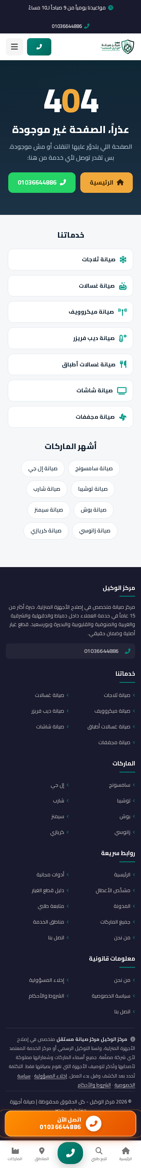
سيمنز (57, 816)
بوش (124, 816)
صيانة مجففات (95, 416)
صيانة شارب (46, 489)
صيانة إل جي (43, 468)
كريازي (57, 832)
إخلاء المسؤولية (46, 980)
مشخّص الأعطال (113, 890)
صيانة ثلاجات (99, 259)
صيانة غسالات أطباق (89, 364)
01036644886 (67, 26)
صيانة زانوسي (94, 530)
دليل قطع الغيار (48, 890)
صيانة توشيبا (93, 489)
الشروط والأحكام (46, 995)
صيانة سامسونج (94, 468)
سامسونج (119, 784)
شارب (58, 800)
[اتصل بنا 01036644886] (39, 46)
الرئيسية (101, 182)
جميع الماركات (115, 921)
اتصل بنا (56, 937)
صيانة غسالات (97, 285)
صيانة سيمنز (48, 510)
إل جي (57, 784)
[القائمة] (14, 46)
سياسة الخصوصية (111, 995)
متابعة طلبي (51, 906)
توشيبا (123, 800)
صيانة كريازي (46, 530)
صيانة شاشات (94, 390)
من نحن (122, 937)
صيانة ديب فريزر (94, 338)
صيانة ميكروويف (91, 311)
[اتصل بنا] (70, 1153)
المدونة (122, 906)
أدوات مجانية (50, 874)
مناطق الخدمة (48, 921)
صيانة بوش (94, 510)
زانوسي (122, 832)
